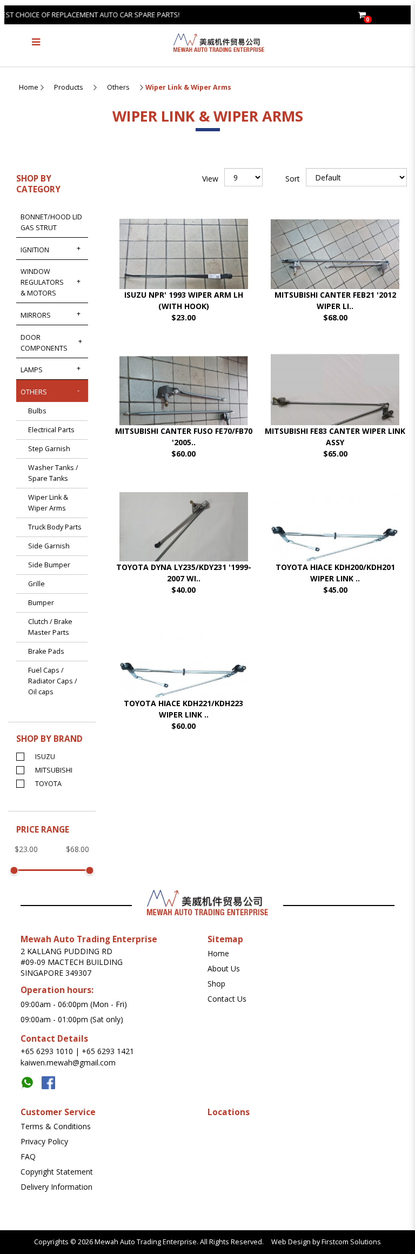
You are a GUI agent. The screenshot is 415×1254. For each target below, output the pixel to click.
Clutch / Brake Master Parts (50, 627)
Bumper (41, 602)
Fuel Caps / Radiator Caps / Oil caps (52, 681)
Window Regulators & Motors (42, 282)
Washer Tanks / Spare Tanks (53, 473)
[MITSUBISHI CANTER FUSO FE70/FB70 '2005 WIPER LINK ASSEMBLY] (183, 402)
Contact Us (227, 999)
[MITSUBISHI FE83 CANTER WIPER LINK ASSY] (335, 402)
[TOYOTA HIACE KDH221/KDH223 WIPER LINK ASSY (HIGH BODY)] (183, 674)
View (210, 178)
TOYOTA (48, 783)
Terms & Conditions (56, 1126)
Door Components (44, 343)
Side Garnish (49, 546)
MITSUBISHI (53, 770)
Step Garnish (49, 448)
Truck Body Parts (55, 527)
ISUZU (45, 756)
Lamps (32, 369)
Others (118, 87)
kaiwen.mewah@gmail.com (68, 1062)
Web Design (291, 1241)
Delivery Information (56, 1187)
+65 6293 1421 (108, 1051)
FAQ (28, 1156)
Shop (216, 983)
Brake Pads (46, 651)
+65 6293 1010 (47, 1051)
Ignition (35, 249)
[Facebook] (51, 1080)
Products (68, 87)
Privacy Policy (44, 1141)
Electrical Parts (51, 429)
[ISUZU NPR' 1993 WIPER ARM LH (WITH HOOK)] (183, 266)
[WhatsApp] (31, 1080)
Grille (36, 583)
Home (28, 87)
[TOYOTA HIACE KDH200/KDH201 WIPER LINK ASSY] (335, 538)
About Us (224, 968)
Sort (292, 178)
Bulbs (37, 410)
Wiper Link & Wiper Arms (188, 87)
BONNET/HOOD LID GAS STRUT (51, 222)
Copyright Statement (57, 1171)
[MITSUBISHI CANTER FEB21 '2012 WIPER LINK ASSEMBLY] (335, 266)
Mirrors (36, 315)
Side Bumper (49, 564)
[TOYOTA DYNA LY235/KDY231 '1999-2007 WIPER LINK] (183, 538)
